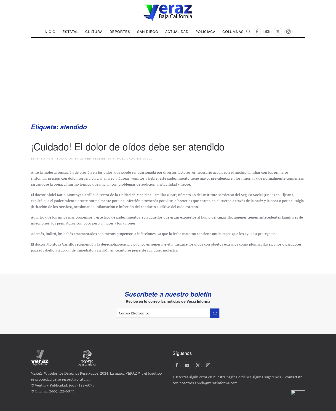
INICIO (50, 31)
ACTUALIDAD (177, 31)
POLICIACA (205, 31)
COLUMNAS (233, 31)
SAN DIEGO (147, 31)
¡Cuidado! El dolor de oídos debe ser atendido (127, 146)
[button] (248, 31)
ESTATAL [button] (70, 31)
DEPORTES (119, 31)
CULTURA (94, 31)
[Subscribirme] (214, 313)
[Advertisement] (168, 88)
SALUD (147, 158)
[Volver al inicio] (168, 13)
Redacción (64, 158)
